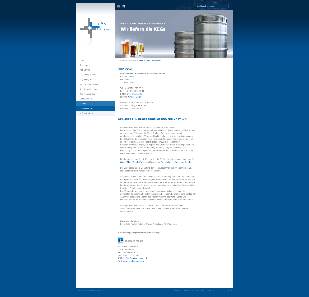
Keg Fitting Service (86, 79)
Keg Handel (83, 64)
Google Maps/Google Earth (132, 162)
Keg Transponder (85, 93)
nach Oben (227, 290)
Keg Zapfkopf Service (87, 84)
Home (80, 59)
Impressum (84, 108)
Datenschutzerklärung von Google (176, 162)
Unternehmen (84, 98)
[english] (123, 7)
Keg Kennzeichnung (87, 88)
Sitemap (176, 290)
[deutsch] (118, 7)
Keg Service (83, 69)
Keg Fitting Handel (86, 74)
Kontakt (81, 103)
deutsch (140, 61)
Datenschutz (84, 112)
